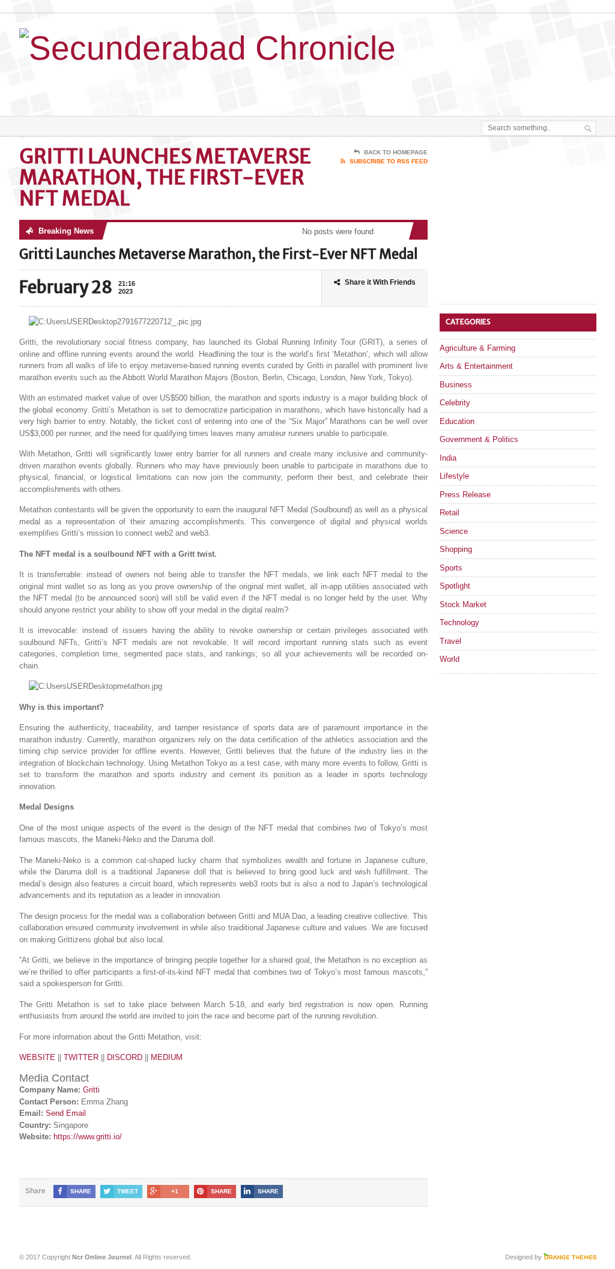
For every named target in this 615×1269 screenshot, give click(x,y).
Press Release (465, 494)
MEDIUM (167, 1057)
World (449, 659)
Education (457, 421)
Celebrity (455, 402)
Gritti (91, 1089)
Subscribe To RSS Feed (389, 161)
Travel (450, 641)
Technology (459, 622)
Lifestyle (454, 475)
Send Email (66, 1113)
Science (454, 531)
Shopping (456, 549)
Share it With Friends (380, 282)
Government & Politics (479, 439)
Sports (451, 567)
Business (456, 384)
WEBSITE (37, 1057)
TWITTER (81, 1057)
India (448, 457)
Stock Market (463, 604)
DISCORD (124, 1057)
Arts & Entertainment (476, 366)
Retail (449, 512)
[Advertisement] (332, 86)
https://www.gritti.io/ (87, 1136)
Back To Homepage (396, 152)
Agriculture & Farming (477, 348)
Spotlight (455, 585)
